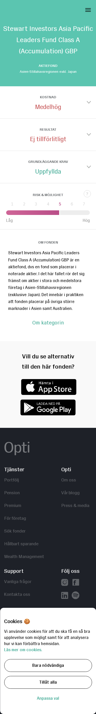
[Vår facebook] (75, 583)
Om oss (68, 479)
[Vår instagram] (64, 583)
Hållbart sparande (21, 543)
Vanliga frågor (17, 581)
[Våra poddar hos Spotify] (75, 595)
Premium (12, 505)
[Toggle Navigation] (88, 9)
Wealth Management (24, 556)
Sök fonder (15, 531)
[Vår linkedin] (64, 596)
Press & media (75, 505)
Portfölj (11, 479)
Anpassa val (48, 698)
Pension (12, 492)
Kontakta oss (17, 594)
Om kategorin (48, 323)
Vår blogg (70, 492)
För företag (15, 518)
